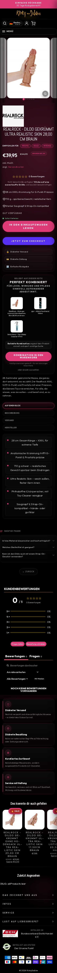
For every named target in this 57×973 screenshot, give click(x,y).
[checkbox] (39, 679)
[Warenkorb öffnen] (33, 23)
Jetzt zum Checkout (28, 241)
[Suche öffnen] (5, 23)
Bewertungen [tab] (16, 656)
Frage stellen (17, 644)
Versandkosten (16, 166)
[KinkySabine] (28, 13)
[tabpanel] (28, 678)
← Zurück (28, 571)
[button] (29, 611)
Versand (9, 420)
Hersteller (11, 428)
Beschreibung (12, 413)
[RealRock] (28, 116)
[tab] (35, 656)
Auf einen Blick (13, 406)
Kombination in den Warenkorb (28, 356)
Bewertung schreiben (36, 644)
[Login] (26, 23)
